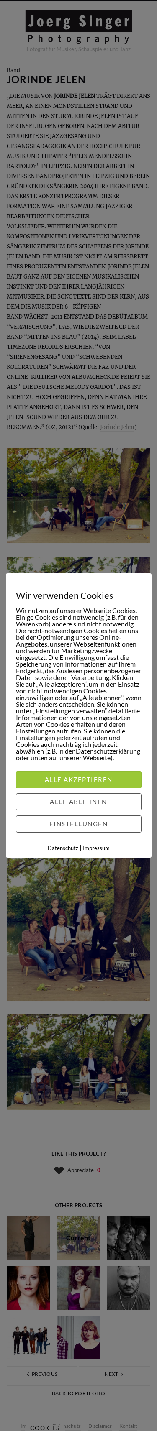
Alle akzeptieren (79, 779)
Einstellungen (78, 824)
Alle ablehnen (78, 801)
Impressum (96, 848)
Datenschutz (63, 848)
